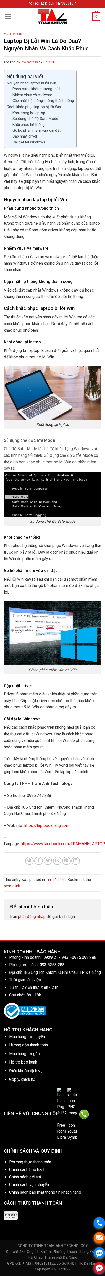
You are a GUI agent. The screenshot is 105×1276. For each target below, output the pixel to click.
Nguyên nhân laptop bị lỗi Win (31, 83)
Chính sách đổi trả (25, 1177)
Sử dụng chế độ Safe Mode (35, 119)
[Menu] (8, 16)
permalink (12, 886)
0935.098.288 (84, 957)
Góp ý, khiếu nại (22, 1079)
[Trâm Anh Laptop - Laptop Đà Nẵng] (52, 16)
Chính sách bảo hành (27, 1169)
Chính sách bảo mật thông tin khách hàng (45, 1192)
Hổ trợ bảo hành (23, 1062)
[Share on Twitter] (48, 861)
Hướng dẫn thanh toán (28, 1045)
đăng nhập (36, 916)
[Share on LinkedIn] (75, 861)
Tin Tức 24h (13, 34)
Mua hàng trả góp (24, 1053)
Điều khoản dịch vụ (26, 1070)
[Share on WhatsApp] (29, 861)
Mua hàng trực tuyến (27, 1036)
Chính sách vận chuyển (29, 1184)
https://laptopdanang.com (46, 825)
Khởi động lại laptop (28, 113)
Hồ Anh (49, 62)
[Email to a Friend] (57, 861)
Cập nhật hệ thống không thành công (43, 101)
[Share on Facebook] (38, 861)
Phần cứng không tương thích (36, 89)
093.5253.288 (52, 964)
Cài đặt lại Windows (28, 142)
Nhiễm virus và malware (32, 95)
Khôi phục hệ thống (28, 125)
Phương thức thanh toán (30, 1162)
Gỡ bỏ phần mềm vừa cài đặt (36, 130)
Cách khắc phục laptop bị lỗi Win (34, 106)
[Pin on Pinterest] (66, 861)
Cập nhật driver (24, 136)
